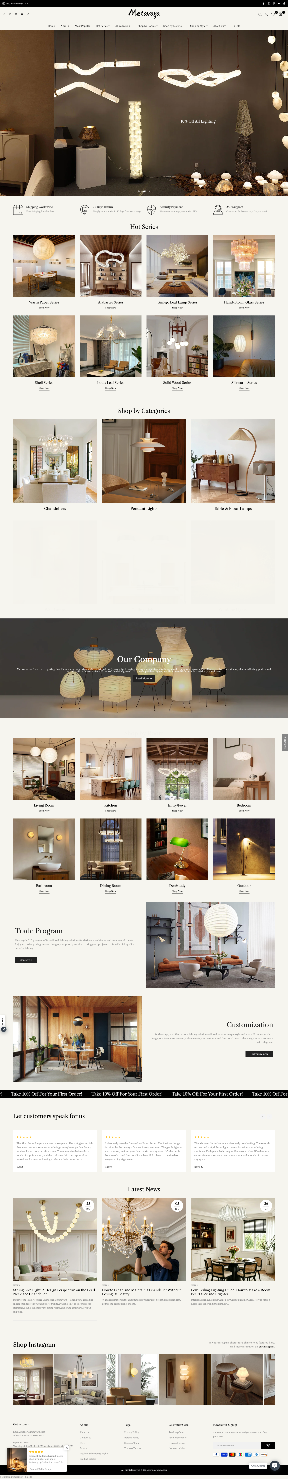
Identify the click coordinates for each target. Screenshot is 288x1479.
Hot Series (102, 25)
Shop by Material (172, 25)
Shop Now (172, 145)
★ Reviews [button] (285, 742)
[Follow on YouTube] (279, 3)
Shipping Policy (132, 1443)
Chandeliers (55, 508)
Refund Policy (131, 1437)
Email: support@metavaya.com (29, 1431)
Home (51, 25)
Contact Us (26, 960)
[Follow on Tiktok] (284, 3)
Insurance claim (177, 1448)
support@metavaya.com (17, 3)
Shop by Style (198, 25)
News (16, 1285)
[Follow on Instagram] (268, 3)
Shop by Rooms (147, 25)
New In (65, 25)
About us (84, 1432)
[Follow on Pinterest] (273, 3)
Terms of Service (133, 1448)
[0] (273, 14)
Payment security (177, 1437)
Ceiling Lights (144, 610)
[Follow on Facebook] (263, 3)
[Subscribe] (268, 1445)
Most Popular (82, 25)
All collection (122, 25)
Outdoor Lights (233, 610)
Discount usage (176, 1443)
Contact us (85, 1437)
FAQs (83, 1443)
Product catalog (88, 1459)
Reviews (84, 1448)
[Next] (269, 1116)
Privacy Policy (131, 1432)
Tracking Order (176, 1432)
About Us (218, 25)
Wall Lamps (55, 610)
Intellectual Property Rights (94, 1453)
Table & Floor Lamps (233, 508)
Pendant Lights (143, 508)
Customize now (259, 1053)
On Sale (236, 25)
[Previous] (263, 1116)
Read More (142, 678)
